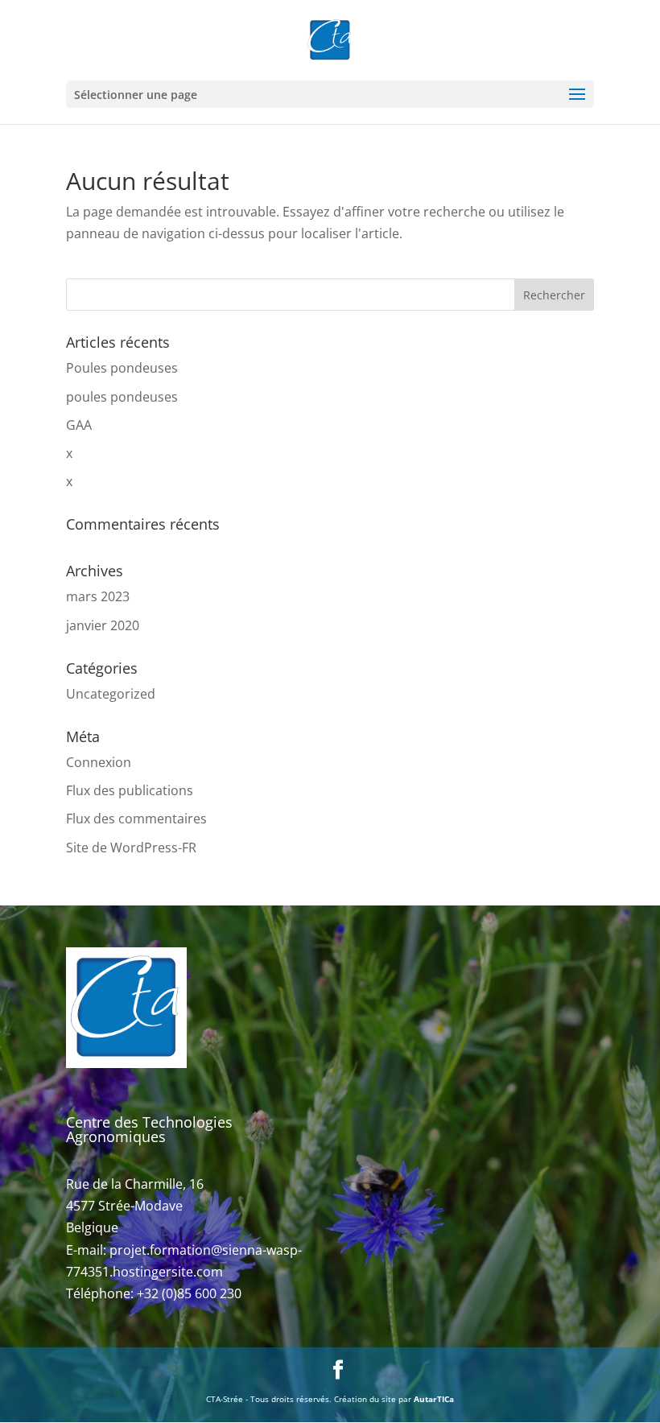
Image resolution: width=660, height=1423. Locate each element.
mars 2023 (98, 596)
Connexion (98, 762)
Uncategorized (110, 694)
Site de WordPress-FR (131, 847)
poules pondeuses (122, 397)
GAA (79, 425)
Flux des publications (129, 790)
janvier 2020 (102, 625)
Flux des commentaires (136, 818)
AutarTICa (434, 1398)
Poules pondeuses (122, 368)
